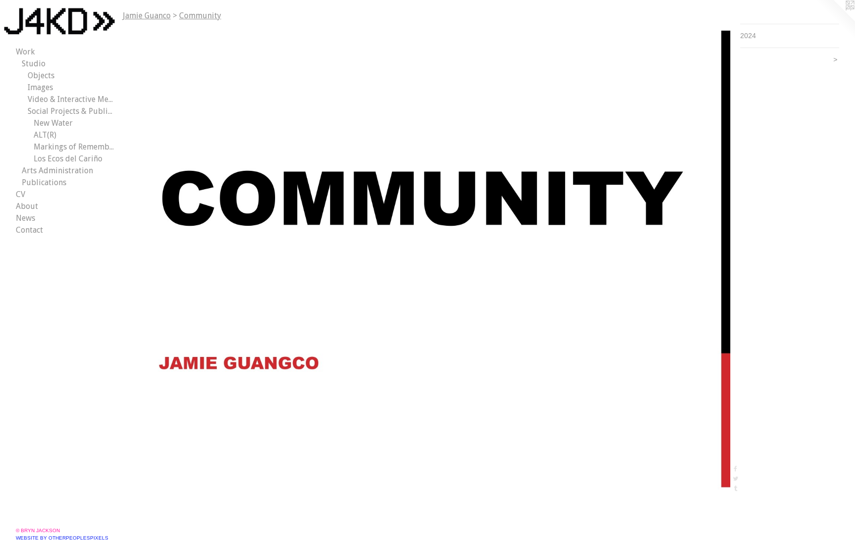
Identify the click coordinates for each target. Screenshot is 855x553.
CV (20, 194)
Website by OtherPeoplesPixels (62, 538)
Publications (44, 182)
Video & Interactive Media (71, 99)
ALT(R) (45, 135)
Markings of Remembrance (74, 146)
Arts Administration (57, 170)
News (25, 218)
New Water (53, 123)
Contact (29, 230)
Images (40, 87)
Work (25, 51)
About (27, 206)
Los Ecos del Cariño (68, 158)
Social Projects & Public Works (71, 111)
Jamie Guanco (147, 15)
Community (200, 15)
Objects (41, 75)
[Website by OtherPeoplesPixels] (835, 20)
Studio (34, 63)
